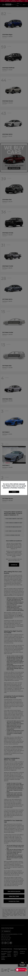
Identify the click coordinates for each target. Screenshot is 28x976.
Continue (14, 491)
